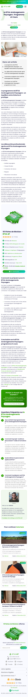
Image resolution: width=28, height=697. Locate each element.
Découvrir (19, 6)
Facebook (10, 661)
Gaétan (15, 22)
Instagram (19, 661)
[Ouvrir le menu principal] (25, 6)
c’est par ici (7, 384)
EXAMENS (22, 533)
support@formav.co (14, 658)
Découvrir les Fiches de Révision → (14, 404)
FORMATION (14, 27)
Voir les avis (14, 687)
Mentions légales (7, 672)
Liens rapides (6, 669)
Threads (10, 664)
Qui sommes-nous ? (8, 676)
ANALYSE (23, 562)
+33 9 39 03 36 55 (14, 656)
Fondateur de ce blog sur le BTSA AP (12, 518)
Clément (6, 556)
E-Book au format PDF (12, 375)
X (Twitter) (20, 664)
